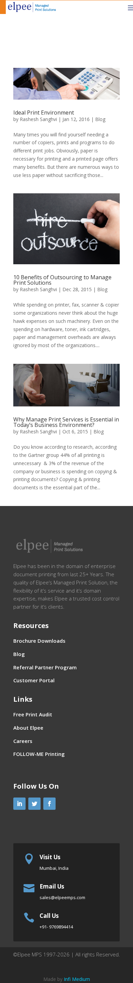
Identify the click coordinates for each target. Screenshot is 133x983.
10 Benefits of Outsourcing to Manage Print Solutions (62, 279)
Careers (22, 741)
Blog (100, 119)
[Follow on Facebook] (49, 804)
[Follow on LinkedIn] (19, 804)
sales (62, 897)
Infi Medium (77, 979)
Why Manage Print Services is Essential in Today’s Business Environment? (66, 422)
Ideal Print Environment (43, 112)
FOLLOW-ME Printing (39, 753)
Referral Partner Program (45, 667)
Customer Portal (34, 680)
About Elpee (28, 727)
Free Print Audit (32, 714)
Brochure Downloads (39, 640)
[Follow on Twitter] (34, 804)
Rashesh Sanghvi (38, 119)
